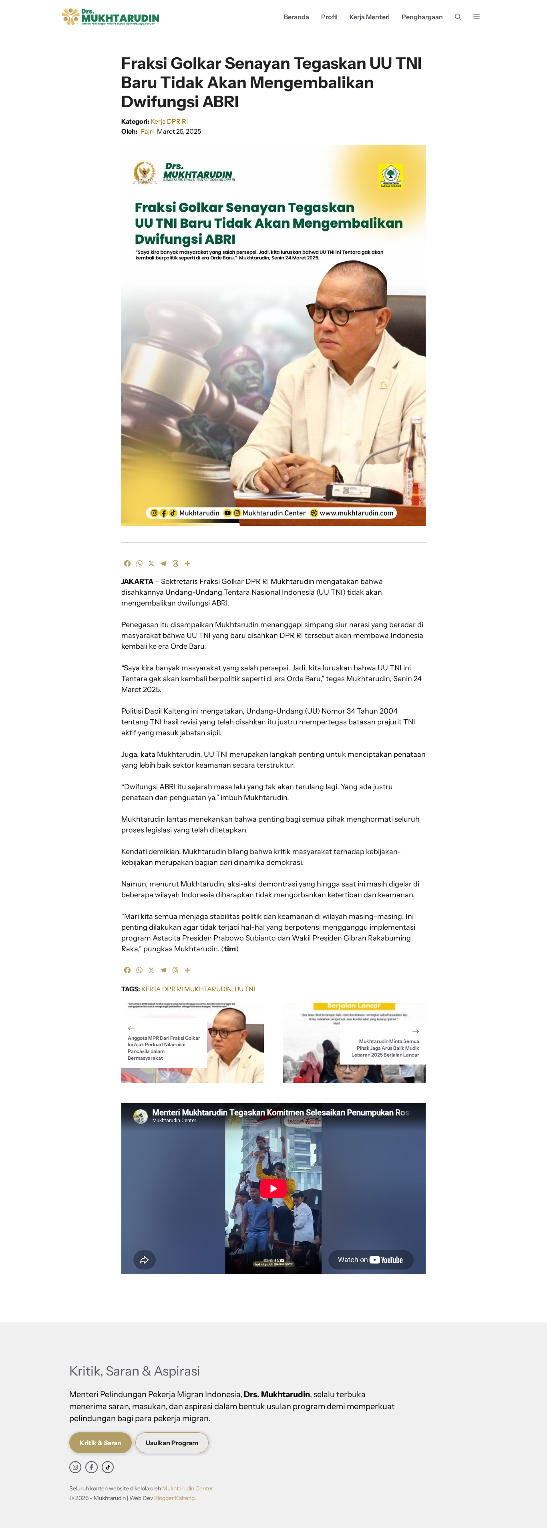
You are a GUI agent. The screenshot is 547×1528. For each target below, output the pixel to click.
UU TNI (245, 989)
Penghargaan (422, 17)
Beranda (296, 17)
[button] (458, 17)
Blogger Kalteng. (175, 1498)
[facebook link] (91, 1467)
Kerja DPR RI (169, 121)
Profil (329, 17)
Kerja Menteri (370, 17)
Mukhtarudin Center (187, 1488)
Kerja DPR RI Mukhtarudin (186, 989)
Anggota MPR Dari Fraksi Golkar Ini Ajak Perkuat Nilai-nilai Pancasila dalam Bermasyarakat (164, 1048)
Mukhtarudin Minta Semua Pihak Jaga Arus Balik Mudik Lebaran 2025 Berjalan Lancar (385, 1048)
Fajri (147, 131)
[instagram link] (75, 1467)
